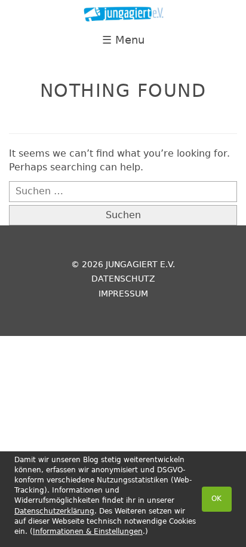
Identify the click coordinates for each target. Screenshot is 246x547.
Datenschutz (123, 278)
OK (216, 498)
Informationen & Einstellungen (88, 531)
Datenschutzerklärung (54, 511)
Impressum (123, 293)
